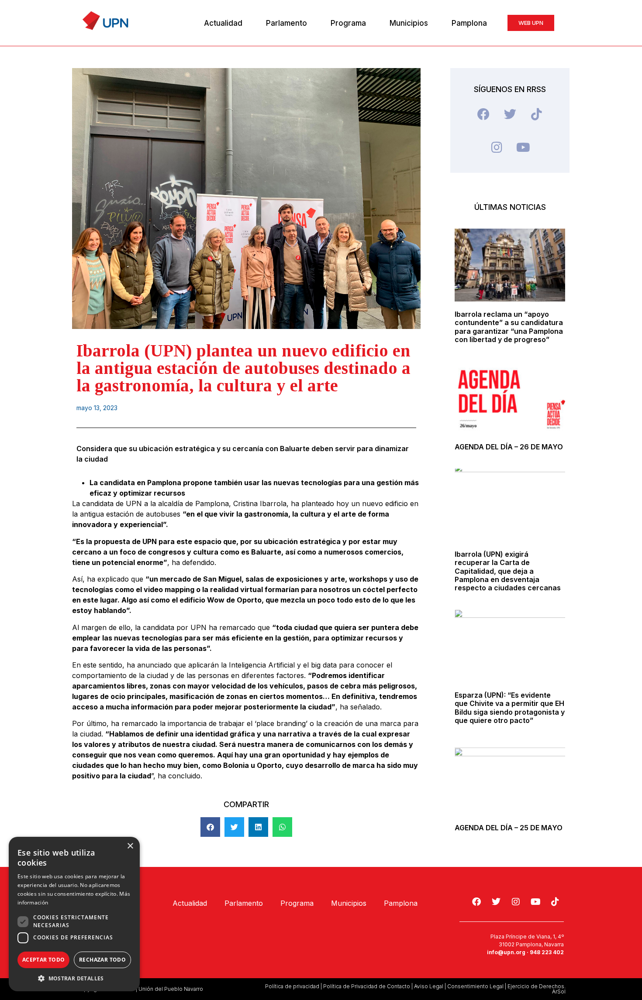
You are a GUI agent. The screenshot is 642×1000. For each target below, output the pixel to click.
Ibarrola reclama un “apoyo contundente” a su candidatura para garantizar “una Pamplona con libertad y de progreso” (509, 327)
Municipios (409, 23)
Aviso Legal (428, 986)
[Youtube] (523, 147)
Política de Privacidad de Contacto (366, 986)
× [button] (130, 846)
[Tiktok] (537, 114)
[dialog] (74, 914)
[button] (210, 827)
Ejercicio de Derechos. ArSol (536, 989)
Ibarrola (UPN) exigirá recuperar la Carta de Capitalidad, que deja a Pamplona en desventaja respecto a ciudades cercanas (508, 571)
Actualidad (223, 23)
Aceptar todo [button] (43, 959)
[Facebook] (483, 114)
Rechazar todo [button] (102, 959)
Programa (348, 23)
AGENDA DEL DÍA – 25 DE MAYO (509, 827)
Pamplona (469, 23)
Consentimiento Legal (475, 986)
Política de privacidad (292, 986)
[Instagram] (496, 147)
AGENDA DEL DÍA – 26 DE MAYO (509, 446)
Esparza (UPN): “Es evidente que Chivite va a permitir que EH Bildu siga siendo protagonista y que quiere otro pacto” (510, 708)
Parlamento (286, 23)
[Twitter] (510, 114)
